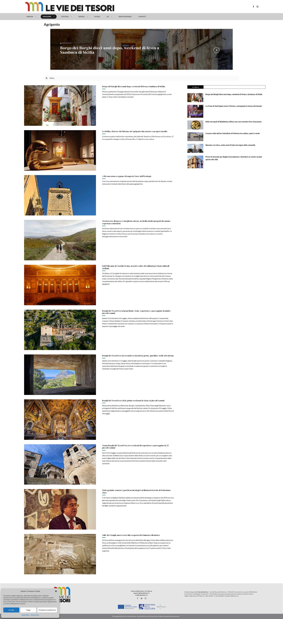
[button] (56, 591)
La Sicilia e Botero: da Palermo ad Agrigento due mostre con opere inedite (134, 131)
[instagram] (257, 7)
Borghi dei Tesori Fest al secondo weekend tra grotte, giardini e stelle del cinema (138, 355)
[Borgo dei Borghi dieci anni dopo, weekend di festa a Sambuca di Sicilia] (60, 105)
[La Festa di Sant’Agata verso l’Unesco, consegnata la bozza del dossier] (195, 111)
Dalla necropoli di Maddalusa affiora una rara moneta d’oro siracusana (234, 122)
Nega (28, 610)
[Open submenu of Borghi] (88, 16)
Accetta (11, 610)
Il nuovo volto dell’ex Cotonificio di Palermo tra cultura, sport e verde (233, 133)
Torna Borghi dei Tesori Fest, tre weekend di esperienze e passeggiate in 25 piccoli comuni (135, 446)
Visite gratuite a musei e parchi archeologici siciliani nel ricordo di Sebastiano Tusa (136, 491)
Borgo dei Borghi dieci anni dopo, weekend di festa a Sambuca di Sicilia (109, 50)
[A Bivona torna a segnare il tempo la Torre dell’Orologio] (60, 195)
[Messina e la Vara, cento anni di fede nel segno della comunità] (195, 148)
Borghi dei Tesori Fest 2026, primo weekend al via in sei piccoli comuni (133, 400)
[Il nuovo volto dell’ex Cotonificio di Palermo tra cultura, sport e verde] (195, 136)
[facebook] (253, 7)
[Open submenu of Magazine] (55, 16)
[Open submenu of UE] (112, 16)
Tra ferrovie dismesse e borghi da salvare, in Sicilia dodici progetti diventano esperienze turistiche (136, 222)
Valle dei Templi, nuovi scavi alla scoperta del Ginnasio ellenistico (131, 535)
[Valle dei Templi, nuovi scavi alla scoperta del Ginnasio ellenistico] (60, 554)
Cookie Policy (25, 615)
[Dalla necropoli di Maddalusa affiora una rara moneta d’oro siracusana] (195, 124)
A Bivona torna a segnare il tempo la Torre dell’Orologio (126, 176)
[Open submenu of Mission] (36, 16)
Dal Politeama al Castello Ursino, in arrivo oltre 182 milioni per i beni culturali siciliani (135, 267)
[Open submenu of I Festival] (72, 16)
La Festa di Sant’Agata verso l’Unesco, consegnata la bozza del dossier (234, 106)
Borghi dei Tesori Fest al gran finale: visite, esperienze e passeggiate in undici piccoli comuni (136, 312)
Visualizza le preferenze (47, 610)
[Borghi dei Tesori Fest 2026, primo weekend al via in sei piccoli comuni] (60, 419)
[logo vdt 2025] (69, 3)
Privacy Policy (35, 615)
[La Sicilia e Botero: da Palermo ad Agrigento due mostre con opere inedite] (60, 150)
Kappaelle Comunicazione (171, 616)
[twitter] (141, 598)
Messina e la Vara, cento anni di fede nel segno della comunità (230, 145)
